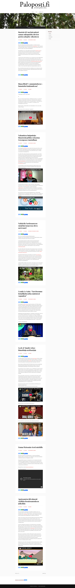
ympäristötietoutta (20, 187)
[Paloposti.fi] (37, 8)
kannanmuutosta (35, 46)
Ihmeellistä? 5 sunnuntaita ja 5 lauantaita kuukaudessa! (30, 85)
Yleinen (30, 89)
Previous (44, 573)
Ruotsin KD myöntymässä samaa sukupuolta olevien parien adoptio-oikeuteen (28, 34)
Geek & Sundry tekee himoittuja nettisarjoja (27, 349)
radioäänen (26, 185)
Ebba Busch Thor (38, 50)
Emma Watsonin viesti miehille (30, 447)
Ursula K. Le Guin (25, 304)
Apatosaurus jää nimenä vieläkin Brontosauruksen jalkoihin (28, 501)
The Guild (29, 360)
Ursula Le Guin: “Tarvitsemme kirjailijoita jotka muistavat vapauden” (30, 293)
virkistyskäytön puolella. (21, 246)
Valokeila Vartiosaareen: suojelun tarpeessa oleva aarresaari (28, 225)
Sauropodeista (33, 528)
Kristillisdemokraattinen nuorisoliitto (36, 61)
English (50, 33)
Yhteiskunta (31, 450)
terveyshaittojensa (20, 163)
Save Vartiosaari (38, 254)
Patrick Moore (25, 148)
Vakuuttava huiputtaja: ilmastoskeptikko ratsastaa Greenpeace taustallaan (29, 137)
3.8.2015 (26, 89)
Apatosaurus (25, 514)
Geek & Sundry (35, 358)
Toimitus (20, 89)
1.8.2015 (26, 353)
